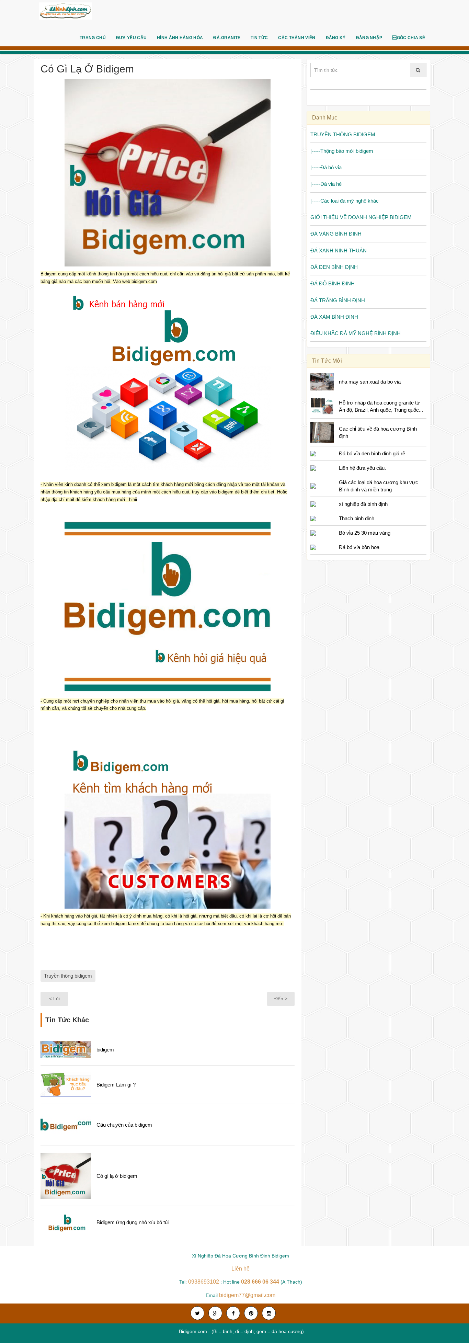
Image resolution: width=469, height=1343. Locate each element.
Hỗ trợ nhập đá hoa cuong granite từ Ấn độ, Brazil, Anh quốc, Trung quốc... (381, 406)
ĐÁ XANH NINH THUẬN (338, 250)
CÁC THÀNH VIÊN (296, 37)
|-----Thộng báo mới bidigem (341, 151)
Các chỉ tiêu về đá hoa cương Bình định (378, 432)
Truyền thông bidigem (68, 976)
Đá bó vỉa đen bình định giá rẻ (372, 453)
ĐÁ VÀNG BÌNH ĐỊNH (336, 234)
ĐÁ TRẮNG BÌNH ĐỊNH (337, 300)
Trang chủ (93, 37)
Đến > (280, 998)
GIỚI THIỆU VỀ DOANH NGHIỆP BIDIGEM (361, 217)
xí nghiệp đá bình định (363, 504)
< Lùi (54, 998)
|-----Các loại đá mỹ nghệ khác (344, 201)
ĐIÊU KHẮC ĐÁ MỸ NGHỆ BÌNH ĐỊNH (355, 333)
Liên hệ (240, 1269)
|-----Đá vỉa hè (326, 184)
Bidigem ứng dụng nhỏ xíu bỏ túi (132, 1222)
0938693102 (203, 1282)
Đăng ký (336, 37)
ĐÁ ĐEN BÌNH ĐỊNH (334, 267)
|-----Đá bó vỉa (326, 167)
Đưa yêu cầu (131, 37)
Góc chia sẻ (408, 37)
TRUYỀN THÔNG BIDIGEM (342, 134)
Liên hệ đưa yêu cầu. (362, 468)
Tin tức (259, 37)
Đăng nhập (369, 37)
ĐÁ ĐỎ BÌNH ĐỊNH (332, 283)
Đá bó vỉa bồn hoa (359, 547)
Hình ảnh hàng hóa (180, 37)
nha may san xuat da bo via (370, 382)
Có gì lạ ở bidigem (116, 1176)
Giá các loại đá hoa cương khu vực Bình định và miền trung (378, 485)
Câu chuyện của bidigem (124, 1125)
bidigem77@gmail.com (247, 1295)
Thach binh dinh (356, 518)
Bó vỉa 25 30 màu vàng (364, 533)
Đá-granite (226, 37)
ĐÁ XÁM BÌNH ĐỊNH (334, 317)
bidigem (105, 1049)
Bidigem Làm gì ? (116, 1085)
